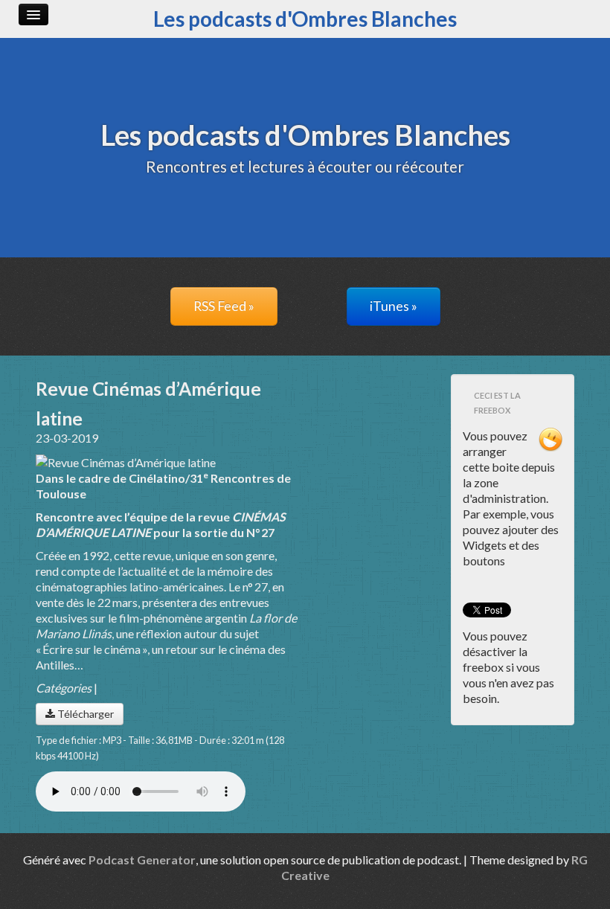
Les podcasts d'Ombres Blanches (305, 18)
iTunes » (393, 306)
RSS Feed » (223, 306)
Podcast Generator (142, 859)
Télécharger (84, 713)
